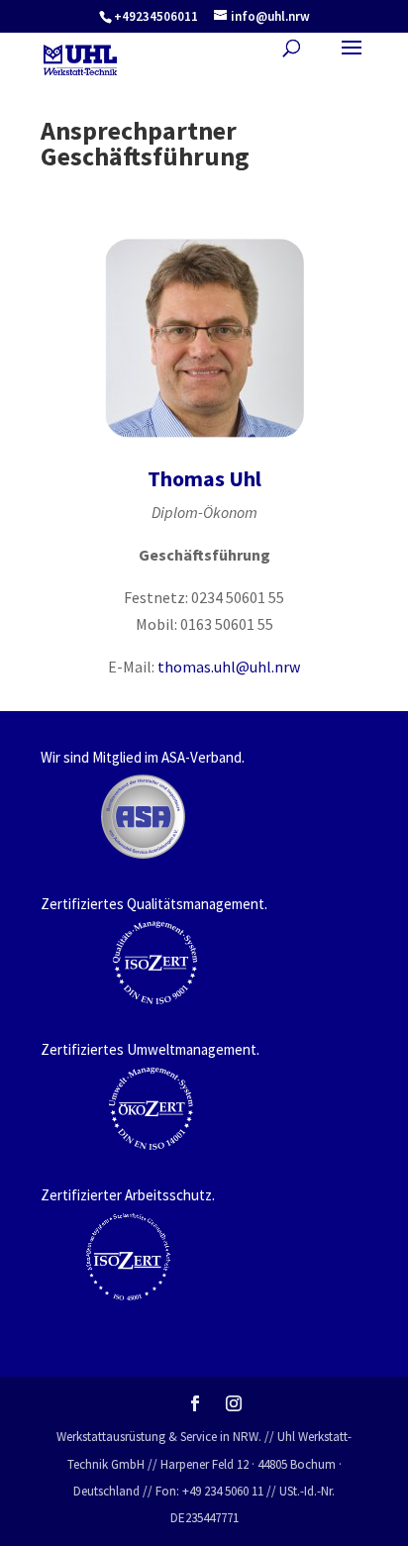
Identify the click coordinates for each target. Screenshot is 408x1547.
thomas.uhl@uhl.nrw (228, 666)
